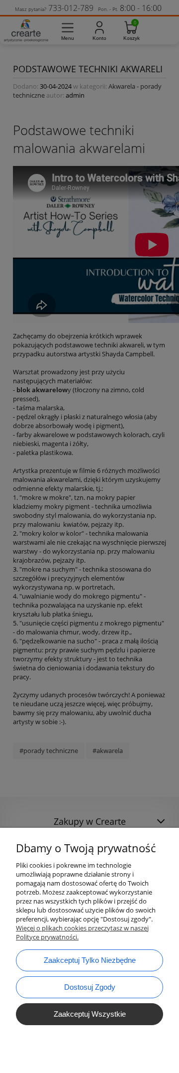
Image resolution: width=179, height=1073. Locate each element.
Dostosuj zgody (89, 987)
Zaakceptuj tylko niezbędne (90, 960)
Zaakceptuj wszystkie (90, 1014)
